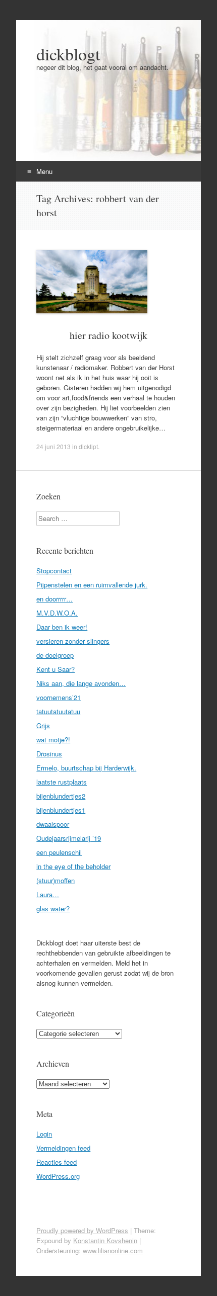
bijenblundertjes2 (60, 796)
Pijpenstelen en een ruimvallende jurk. (91, 584)
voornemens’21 (58, 697)
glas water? (53, 908)
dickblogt (68, 53)
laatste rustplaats (61, 782)
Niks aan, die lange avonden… (81, 683)
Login (44, 1134)
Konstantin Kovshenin (105, 1240)
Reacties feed (56, 1162)
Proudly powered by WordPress (82, 1230)
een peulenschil (59, 852)
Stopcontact (54, 570)
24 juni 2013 (53, 446)
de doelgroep (55, 655)
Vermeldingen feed (63, 1148)
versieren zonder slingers (73, 641)
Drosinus (49, 753)
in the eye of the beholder (73, 866)
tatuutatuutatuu (58, 711)
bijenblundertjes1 (60, 810)
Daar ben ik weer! (61, 627)
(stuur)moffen (55, 880)
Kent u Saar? (55, 669)
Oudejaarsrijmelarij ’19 (68, 838)
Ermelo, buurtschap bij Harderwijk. (86, 767)
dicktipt (88, 446)
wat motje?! (53, 739)
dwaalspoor (52, 824)
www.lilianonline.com (113, 1250)
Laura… (47, 894)
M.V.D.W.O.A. (57, 613)
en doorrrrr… (54, 598)
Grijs (43, 725)
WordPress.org (58, 1176)
